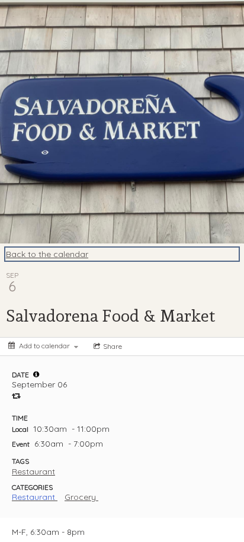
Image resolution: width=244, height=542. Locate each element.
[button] (36, 374)
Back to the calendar (47, 254)
